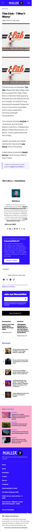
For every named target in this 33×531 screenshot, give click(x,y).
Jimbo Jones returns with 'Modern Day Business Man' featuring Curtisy (19, 441)
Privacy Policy (21, 303)
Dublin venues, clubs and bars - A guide (12, 497)
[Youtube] (10, 229)
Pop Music (6, 269)
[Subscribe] (26, 299)
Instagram (5, 484)
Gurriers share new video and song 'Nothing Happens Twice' (20, 432)
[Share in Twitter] (7, 279)
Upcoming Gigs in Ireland (9, 488)
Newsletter (5, 472)
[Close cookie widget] (30, 516)
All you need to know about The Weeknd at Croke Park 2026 (20, 361)
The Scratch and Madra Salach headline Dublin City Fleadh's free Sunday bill (20, 372)
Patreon (4, 480)
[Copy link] (14, 279)
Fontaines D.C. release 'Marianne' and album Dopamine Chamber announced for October (20, 417)
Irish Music (5, 8)
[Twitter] (22, 229)
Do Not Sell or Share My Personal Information (16, 527)
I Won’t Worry (7, 181)
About (4, 469)
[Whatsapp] (12, 229)
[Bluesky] (17, 229)
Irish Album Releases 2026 (10, 492)
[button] (3, 3)
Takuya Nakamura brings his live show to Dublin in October (21, 395)
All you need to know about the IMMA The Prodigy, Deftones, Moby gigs (20, 351)
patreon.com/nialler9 (10, 224)
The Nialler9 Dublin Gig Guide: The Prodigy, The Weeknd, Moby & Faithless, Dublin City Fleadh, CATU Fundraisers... (20, 383)
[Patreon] (14, 229)
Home (4, 465)
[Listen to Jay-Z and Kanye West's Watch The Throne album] (9, 328)
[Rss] (24, 229)
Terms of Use (6, 304)
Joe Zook (22, 121)
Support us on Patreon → (17, 166)
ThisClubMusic (19, 181)
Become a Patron (11, 260)
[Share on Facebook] (3, 279)
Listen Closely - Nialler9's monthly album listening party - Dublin (12, 502)
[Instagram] (7, 229)
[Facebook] (19, 229)
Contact (4, 476)
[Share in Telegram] (10, 279)
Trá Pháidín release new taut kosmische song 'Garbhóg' (19, 424)
